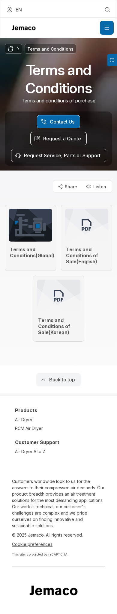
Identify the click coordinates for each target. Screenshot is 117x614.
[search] (107, 10)
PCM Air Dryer (29, 428)
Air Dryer (23, 419)
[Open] (107, 28)
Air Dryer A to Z (30, 451)
